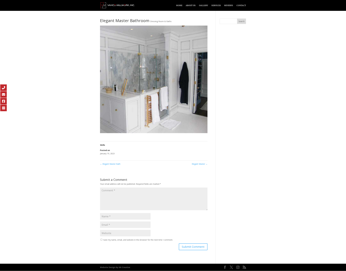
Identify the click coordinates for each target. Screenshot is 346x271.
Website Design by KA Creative (115, 267)
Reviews (228, 5)
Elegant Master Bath (110, 164)
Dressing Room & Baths (161, 21)
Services (216, 5)
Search (241, 21)
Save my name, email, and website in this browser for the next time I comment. (138, 240)
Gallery (203, 5)
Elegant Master (199, 164)
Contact (241, 5)
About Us (191, 5)
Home (179, 5)
